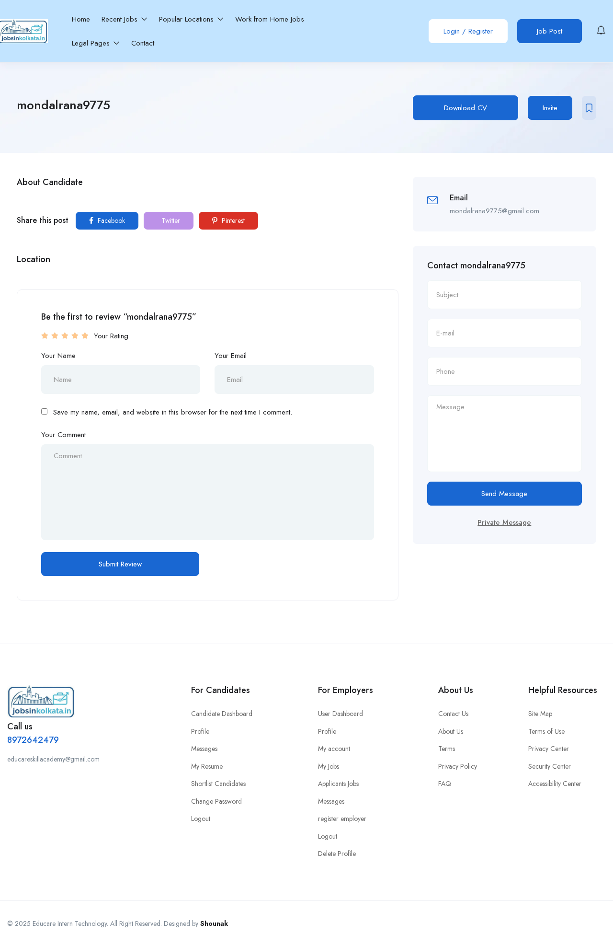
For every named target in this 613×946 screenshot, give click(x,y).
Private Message (504, 522)
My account (334, 748)
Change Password (216, 801)
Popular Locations (187, 19)
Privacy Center (548, 748)
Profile (200, 731)
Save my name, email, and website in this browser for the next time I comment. (172, 412)
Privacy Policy (457, 766)
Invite (550, 108)
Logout (200, 818)
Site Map (540, 713)
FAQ (444, 783)
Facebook (110, 220)
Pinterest (232, 220)
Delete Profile (337, 853)
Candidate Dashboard (221, 713)
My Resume (207, 766)
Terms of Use (546, 731)
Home (81, 19)
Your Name (58, 355)
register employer (342, 818)
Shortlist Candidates (218, 783)
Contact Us (453, 713)
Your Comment (63, 434)
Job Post (549, 31)
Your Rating (111, 336)
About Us (450, 731)
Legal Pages (92, 43)
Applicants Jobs (338, 783)
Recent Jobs (121, 19)
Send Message (504, 493)
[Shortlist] (589, 108)
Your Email (231, 355)
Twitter (169, 220)
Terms (446, 748)
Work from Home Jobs (269, 19)
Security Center (549, 766)
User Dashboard (340, 713)
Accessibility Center (554, 783)
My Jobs (328, 766)
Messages (204, 748)
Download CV (465, 108)
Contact (142, 43)
